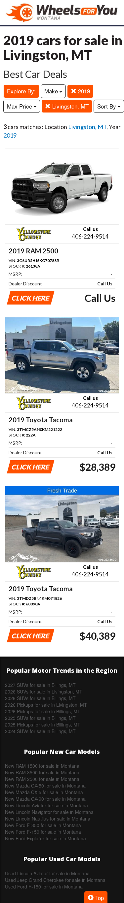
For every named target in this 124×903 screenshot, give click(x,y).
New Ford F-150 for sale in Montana (43, 831)
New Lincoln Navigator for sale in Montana (49, 812)
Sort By (107, 106)
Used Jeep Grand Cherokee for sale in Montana (55, 880)
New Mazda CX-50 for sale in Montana (45, 785)
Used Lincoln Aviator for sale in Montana (47, 873)
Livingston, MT (70, 106)
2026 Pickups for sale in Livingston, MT (46, 704)
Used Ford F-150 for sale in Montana (44, 886)
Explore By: (21, 91)
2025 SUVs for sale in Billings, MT (40, 718)
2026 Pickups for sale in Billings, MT (42, 711)
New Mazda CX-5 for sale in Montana (44, 792)
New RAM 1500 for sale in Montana (42, 765)
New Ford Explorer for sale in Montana (45, 838)
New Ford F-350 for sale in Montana (43, 825)
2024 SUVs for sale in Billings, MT (40, 731)
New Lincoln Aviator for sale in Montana (46, 805)
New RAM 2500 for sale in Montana (42, 779)
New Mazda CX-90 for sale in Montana (45, 798)
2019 (83, 91)
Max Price (20, 106)
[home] (62, 12)
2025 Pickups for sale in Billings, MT (42, 724)
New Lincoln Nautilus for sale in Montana (47, 818)
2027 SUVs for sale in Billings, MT (40, 685)
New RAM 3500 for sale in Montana (42, 772)
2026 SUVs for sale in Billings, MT (40, 698)
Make (52, 91)
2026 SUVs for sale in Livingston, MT (43, 691)
